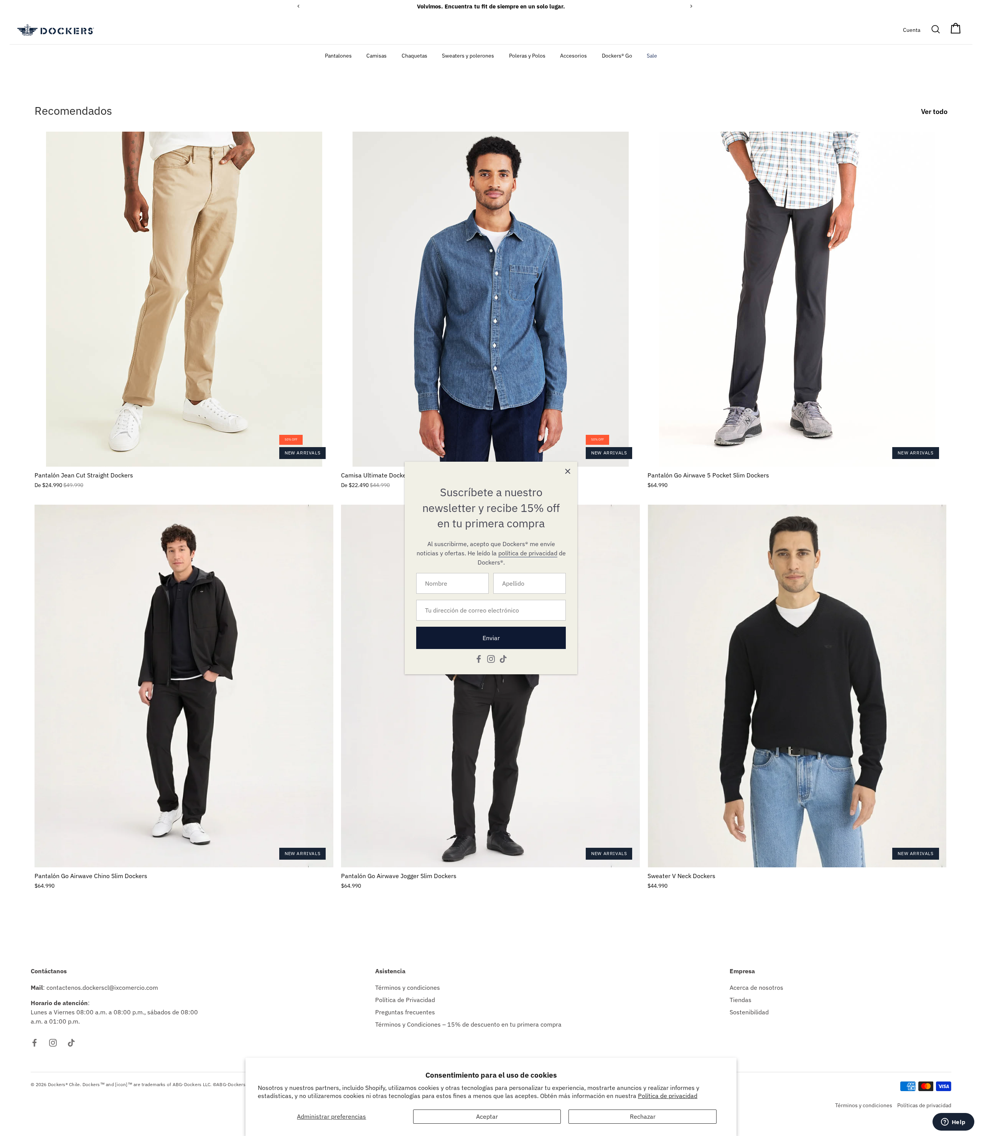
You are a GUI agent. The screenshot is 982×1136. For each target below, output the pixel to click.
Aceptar (487, 1116)
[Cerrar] (567, 471)
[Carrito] (955, 29)
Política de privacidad (667, 1096)
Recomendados (73, 110)
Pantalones (338, 55)
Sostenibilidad (749, 1012)
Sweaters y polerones (468, 55)
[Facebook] (479, 658)
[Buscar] (936, 29)
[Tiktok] (503, 658)
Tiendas (740, 1000)
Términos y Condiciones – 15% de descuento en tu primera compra (468, 1024)
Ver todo (934, 111)
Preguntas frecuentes (405, 1012)
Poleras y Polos (527, 55)
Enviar (491, 638)
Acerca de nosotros (756, 987)
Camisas (376, 55)
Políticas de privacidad (924, 1105)
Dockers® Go (617, 55)
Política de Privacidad (405, 1000)
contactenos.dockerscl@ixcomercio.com (102, 987)
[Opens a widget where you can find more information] (953, 1122)
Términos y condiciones (407, 987)
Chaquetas (414, 55)
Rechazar (643, 1116)
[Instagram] (491, 658)
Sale (652, 55)
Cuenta (911, 29)
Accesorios (573, 55)
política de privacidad (527, 553)
